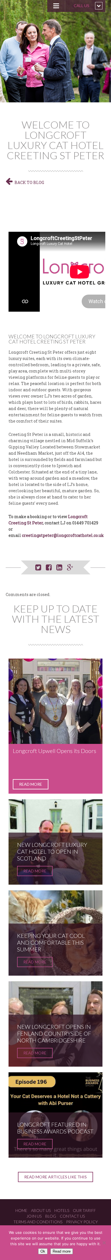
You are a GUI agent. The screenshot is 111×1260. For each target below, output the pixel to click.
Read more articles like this (55, 1176)
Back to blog (29, 182)
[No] (104, 1242)
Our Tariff (84, 1210)
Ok (42, 1251)
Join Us (34, 1216)
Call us (81, 5)
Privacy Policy (82, 1221)
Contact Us (72, 1216)
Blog (50, 1216)
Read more (30, 784)
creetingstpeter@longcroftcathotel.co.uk (63, 535)
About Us (41, 1210)
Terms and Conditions (37, 1221)
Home (21, 1210)
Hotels (61, 1210)
